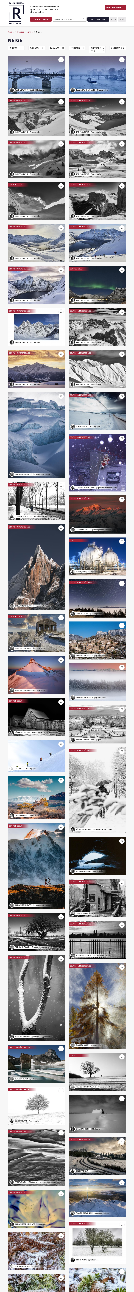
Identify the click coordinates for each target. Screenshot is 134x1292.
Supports (34, 48)
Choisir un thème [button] (40, 19)
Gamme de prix (96, 49)
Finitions (75, 48)
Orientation (117, 48)
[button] (113, 19)
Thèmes (13, 48)
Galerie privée (114, 7)
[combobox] (69, 19)
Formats (54, 48)
